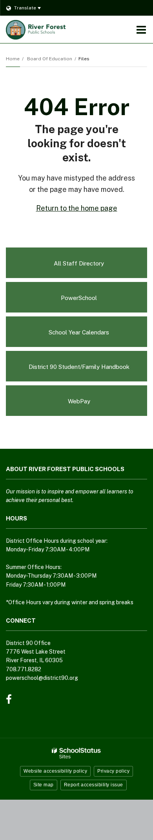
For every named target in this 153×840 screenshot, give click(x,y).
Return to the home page (76, 208)
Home (13, 58)
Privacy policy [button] (113, 771)
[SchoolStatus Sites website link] (76, 753)
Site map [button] (43, 785)
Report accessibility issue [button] (93, 785)
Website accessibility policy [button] (55, 771)
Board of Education (49, 58)
